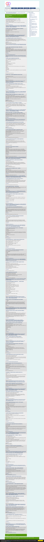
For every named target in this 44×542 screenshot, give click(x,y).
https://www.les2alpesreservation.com (11, 54)
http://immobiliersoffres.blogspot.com (11, 482)
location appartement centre (32, 34)
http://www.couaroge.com (10, 203)
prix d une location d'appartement (19, 524)
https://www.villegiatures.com (10, 258)
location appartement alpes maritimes (21, 399)
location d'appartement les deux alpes (10, 120)
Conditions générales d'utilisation (16, 537)
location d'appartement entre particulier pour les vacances (15, 451)
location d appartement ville (19, 321)
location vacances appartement (33, 16)
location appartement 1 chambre (12, 504)
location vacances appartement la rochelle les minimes (16, 225)
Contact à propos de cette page (30, 537)
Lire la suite (7, 23)
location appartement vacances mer (33, 18)
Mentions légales (9, 537)
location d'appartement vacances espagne (10, 92)
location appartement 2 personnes (13, 35)
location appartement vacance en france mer (33, 30)
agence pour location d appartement (12, 308)
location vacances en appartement (15, 158)
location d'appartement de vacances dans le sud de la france (15, 380)
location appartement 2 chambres (14, 36)
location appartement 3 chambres (33, 27)
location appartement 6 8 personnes (32, 22)
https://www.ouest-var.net (10, 431)
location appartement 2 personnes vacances (14, 25)
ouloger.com (8, 190)
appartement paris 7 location (16, 44)
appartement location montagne (33, 31)
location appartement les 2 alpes (33, 26)
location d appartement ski (20, 278)
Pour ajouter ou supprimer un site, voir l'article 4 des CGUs (12, 538)
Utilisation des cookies (23, 537)
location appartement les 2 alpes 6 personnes (13, 55)
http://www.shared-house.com (10, 464)
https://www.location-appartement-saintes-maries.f (12, 361)
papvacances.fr (8, 411)
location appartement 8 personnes (12, 505)
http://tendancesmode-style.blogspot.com (11, 474)
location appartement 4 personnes (19, 452)
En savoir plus (9, 541)
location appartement (8, 8)
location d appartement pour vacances (15, 26)
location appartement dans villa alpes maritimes (13, 399)
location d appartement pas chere (10, 524)
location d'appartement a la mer (22, 308)
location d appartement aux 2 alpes (9, 400)
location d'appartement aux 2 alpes (22, 55)
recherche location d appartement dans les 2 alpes (13, 119)
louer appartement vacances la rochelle (12, 260)
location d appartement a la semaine (32, 28)
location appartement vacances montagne (33, 25)
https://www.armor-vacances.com (10, 422)
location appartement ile (32, 33)
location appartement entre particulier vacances (13, 192)
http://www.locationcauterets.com (10, 90)
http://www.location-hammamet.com (11, 248)
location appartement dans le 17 (22, 204)
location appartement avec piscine (32, 35)
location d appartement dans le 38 (18, 279)
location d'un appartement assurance (19, 320)
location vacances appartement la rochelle (15, 259)
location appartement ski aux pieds (13, 278)
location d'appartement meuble (13, 493)
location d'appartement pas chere (20, 523)
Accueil (6, 537)
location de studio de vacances (12, 296)
